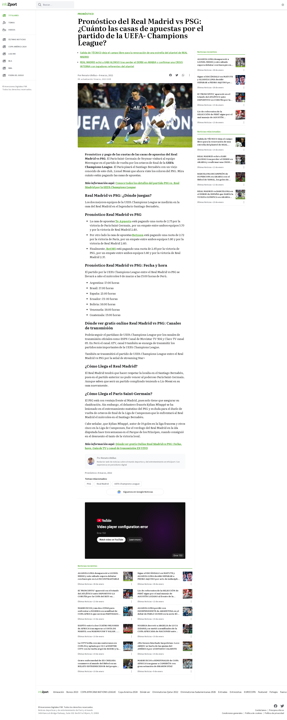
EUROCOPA (250, 692)
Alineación (58, 692)
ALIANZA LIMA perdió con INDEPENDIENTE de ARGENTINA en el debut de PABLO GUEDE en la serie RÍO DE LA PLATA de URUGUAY (158, 611)
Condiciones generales (232, 713)
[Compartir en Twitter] (177, 75)
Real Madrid (103, 483)
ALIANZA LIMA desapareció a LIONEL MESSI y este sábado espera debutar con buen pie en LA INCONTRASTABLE (98, 576)
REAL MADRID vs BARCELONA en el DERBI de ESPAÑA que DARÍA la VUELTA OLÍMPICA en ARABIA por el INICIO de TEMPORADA (215, 194)
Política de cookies (253, 713)
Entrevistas (236, 692)
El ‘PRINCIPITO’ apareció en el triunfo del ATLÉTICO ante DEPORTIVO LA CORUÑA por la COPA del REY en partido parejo (98, 593)
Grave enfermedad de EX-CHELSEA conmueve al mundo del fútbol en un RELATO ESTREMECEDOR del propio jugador (97, 663)
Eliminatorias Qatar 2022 (165, 692)
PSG (89, 483)
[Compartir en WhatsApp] (183, 75)
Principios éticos (276, 710)
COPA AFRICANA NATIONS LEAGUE (98, 692)
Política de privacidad (274, 713)
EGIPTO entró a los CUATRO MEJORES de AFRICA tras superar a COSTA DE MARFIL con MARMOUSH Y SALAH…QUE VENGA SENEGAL (98, 628)
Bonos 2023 (72, 692)
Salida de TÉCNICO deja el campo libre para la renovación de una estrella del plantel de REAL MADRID (214, 141)
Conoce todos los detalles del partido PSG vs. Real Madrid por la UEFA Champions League (132, 185)
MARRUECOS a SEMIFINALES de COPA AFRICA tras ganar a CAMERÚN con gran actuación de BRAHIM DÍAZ (158, 663)
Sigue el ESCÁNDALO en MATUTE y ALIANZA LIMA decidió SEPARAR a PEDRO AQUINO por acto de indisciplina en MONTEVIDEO (159, 576)
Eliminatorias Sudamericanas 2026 (198, 692)
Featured (262, 692)
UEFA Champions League (127, 483)
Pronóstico (86, 14)
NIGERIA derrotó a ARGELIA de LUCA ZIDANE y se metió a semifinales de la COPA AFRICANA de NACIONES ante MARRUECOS (158, 628)
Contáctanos (261, 710)
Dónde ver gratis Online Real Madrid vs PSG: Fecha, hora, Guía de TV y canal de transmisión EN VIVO (133, 446)
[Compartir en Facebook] (171, 75)
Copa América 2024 (128, 692)
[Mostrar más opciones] (189, 75)
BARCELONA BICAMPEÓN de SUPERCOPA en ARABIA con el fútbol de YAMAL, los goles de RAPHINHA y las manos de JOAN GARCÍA (214, 176)
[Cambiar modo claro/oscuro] (283, 5)
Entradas (222, 692)
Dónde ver (145, 692)
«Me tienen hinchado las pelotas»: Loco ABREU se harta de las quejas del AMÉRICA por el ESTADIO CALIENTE (158, 645)
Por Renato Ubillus (87, 75)
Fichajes (274, 692)
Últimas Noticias (85, 584)
